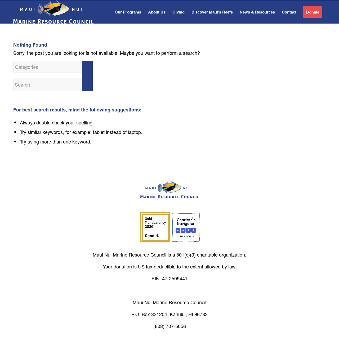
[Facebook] (17, 290)
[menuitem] (128, 12)
